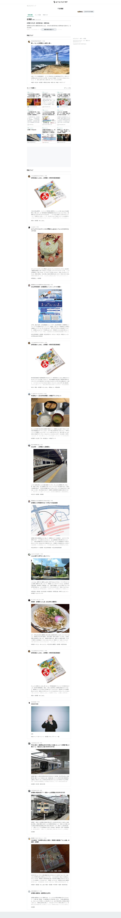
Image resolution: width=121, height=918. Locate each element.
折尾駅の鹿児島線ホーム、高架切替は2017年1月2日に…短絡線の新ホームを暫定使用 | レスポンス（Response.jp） (49, 131)
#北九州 (36, 82)
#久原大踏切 (43, 591)
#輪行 (57, 82)
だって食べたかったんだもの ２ (37, 393)
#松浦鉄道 (49, 591)
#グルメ (54, 334)
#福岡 (32, 82)
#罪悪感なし (34, 278)
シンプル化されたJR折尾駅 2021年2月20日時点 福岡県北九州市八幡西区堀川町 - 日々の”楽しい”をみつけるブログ (49, 113)
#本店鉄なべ (45, 438)
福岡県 (28, 25)
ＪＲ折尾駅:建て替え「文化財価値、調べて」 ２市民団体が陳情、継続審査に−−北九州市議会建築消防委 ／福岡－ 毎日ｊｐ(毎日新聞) (34, 113)
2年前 (46, 175)
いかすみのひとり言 (35, 742)
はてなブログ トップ (32, 5)
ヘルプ (84, 40)
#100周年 (55, 884)
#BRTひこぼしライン (63, 591)
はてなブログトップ (77, 41)
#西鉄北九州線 (46, 82)
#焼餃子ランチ (52, 438)
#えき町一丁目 (39, 438)
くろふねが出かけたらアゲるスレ (37, 175)
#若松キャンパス (65, 334)
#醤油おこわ (51, 387)
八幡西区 (37, 25)
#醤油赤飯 (57, 387)
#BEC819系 (42, 784)
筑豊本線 (60, 25)
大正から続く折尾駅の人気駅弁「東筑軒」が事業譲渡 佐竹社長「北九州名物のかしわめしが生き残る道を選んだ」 (63, 95)
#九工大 (58, 334)
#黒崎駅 (42, 494)
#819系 (37, 784)
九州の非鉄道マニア (35, 891)
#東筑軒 (33, 644)
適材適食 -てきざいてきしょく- (37, 838)
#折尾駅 (41, 82)
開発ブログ (88, 40)
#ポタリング (62, 82)
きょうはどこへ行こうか (35, 599)
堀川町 (41, 25)
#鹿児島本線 (64, 644)
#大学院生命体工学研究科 (37, 336)
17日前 (43, 41)
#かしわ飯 (42, 884)
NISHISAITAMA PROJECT (36, 41)
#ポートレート (41, 736)
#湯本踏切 (33, 591)
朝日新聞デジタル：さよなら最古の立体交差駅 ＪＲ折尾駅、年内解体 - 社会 (49, 95)
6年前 (41, 891)
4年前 (46, 650)
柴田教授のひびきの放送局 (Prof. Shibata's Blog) (40, 284)
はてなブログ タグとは (77, 40)
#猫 (58, 736)
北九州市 (32, 25)
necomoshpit (33, 701)
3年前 (46, 342)
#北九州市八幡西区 (51, 644)
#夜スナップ (34, 736)
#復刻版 (37, 884)
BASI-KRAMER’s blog (35, 444)
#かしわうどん (43, 644)
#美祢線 (38, 591)
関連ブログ (45, 14)
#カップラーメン (53, 736)
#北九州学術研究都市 (57, 547)
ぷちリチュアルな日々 (35, 553)
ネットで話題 (38, 14)
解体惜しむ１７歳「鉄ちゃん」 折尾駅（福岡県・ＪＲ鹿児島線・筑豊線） (63, 131)
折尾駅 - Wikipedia (32, 129)
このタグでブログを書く (88, 11)
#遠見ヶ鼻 (53, 82)
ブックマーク (30, 92)
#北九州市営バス (47, 334)
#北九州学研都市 (35, 334)
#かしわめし (42, 220)
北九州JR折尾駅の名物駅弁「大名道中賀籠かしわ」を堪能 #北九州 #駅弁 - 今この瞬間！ (34, 95)
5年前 (45, 838)
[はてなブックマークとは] (35, 88)
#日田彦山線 (55, 591)
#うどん (37, 644)
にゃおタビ (33, 226)
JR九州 (49, 25)
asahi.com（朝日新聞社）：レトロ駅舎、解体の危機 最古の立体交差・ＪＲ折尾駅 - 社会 (63, 113)
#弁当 (32, 387)
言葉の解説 (30, 14)
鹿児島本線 (54, 25)
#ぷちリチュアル (39, 593)
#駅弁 (32, 220)
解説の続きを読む (48, 29)
